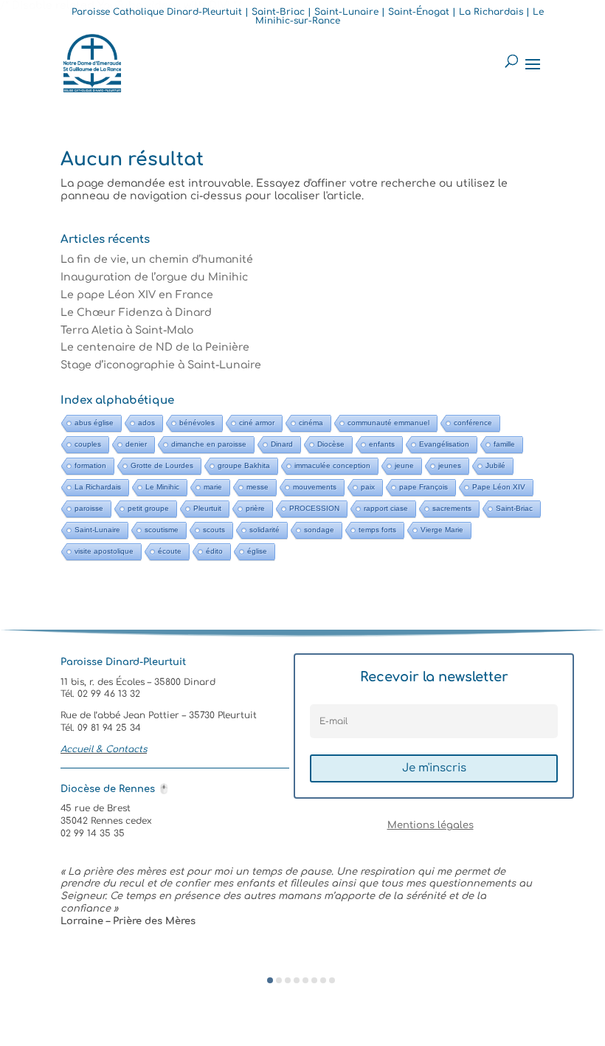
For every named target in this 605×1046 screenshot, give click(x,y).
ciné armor (256, 423)
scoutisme (162, 530)
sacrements (451, 508)
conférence (473, 423)
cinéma (311, 423)
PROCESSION (314, 508)
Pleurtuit (207, 508)
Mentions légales (430, 825)
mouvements (314, 487)
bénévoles (197, 423)
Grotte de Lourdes (162, 465)
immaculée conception (332, 465)
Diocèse (331, 444)
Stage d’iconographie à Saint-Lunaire (160, 365)
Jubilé (495, 465)
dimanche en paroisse (208, 444)
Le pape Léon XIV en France (136, 294)
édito (214, 551)
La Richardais (98, 487)
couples (88, 444)
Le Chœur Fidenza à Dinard (136, 312)
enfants (382, 444)
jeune (404, 465)
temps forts (377, 530)
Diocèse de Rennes (115, 789)
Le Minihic (162, 487)
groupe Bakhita (244, 465)
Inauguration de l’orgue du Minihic (154, 277)
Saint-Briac (514, 508)
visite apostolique (104, 551)
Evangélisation (444, 444)
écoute (170, 551)
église (257, 551)
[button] (270, 980)
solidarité (264, 530)
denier (136, 444)
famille (504, 444)
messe (257, 487)
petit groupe (148, 508)
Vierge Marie (442, 530)
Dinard (282, 444)
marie (213, 487)
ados (146, 423)
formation (90, 465)
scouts (214, 530)
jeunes (449, 465)
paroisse (89, 508)
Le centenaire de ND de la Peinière (154, 347)
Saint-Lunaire (97, 530)
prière (255, 508)
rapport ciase (386, 508)
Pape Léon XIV (498, 487)
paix (368, 487)
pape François (423, 487)
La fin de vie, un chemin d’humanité (156, 259)
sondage (319, 530)
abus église (94, 423)
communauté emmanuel (388, 423)
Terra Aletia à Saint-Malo (126, 330)
